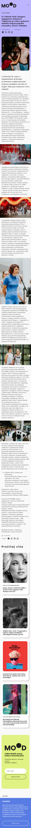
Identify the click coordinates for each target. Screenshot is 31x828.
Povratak (6, 535)
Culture (4, 796)
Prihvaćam (15, 823)
